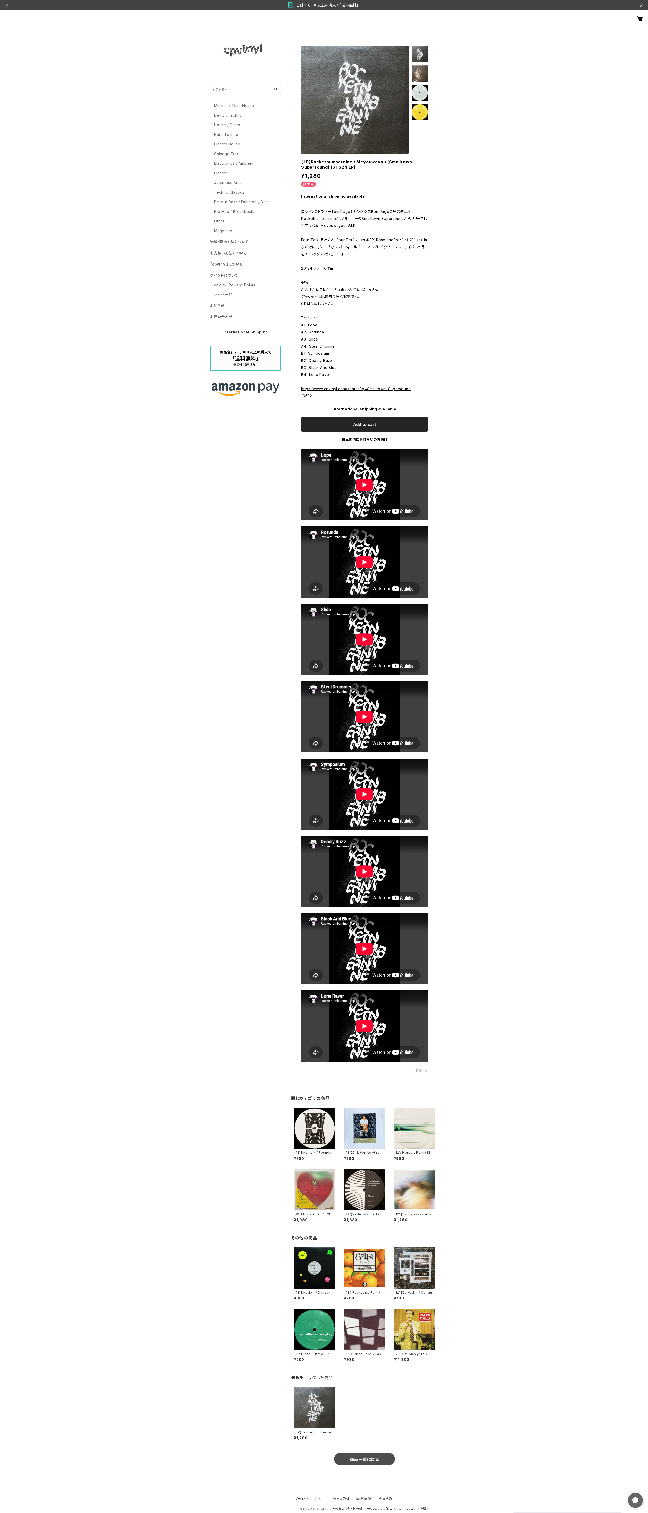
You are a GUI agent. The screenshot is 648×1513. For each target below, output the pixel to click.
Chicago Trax (226, 154)
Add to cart (364, 424)
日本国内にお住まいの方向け (364, 439)
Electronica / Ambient (234, 163)
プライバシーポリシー (310, 1499)
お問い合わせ (221, 317)
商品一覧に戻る (364, 1459)
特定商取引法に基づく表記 (352, 1499)
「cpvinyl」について (226, 264)
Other (219, 221)
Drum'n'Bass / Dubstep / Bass (241, 202)
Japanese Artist (228, 182)
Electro (220, 173)
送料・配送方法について (229, 242)
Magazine (223, 231)
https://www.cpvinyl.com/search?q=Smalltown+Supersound (356, 389)
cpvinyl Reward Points (234, 285)
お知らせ (217, 306)
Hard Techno (226, 134)
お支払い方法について (228, 253)
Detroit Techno (228, 115)
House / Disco (227, 125)
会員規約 (385, 1499)
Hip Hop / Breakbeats (234, 211)
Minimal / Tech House (234, 105)
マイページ (223, 294)
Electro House (227, 144)
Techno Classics (229, 192)
